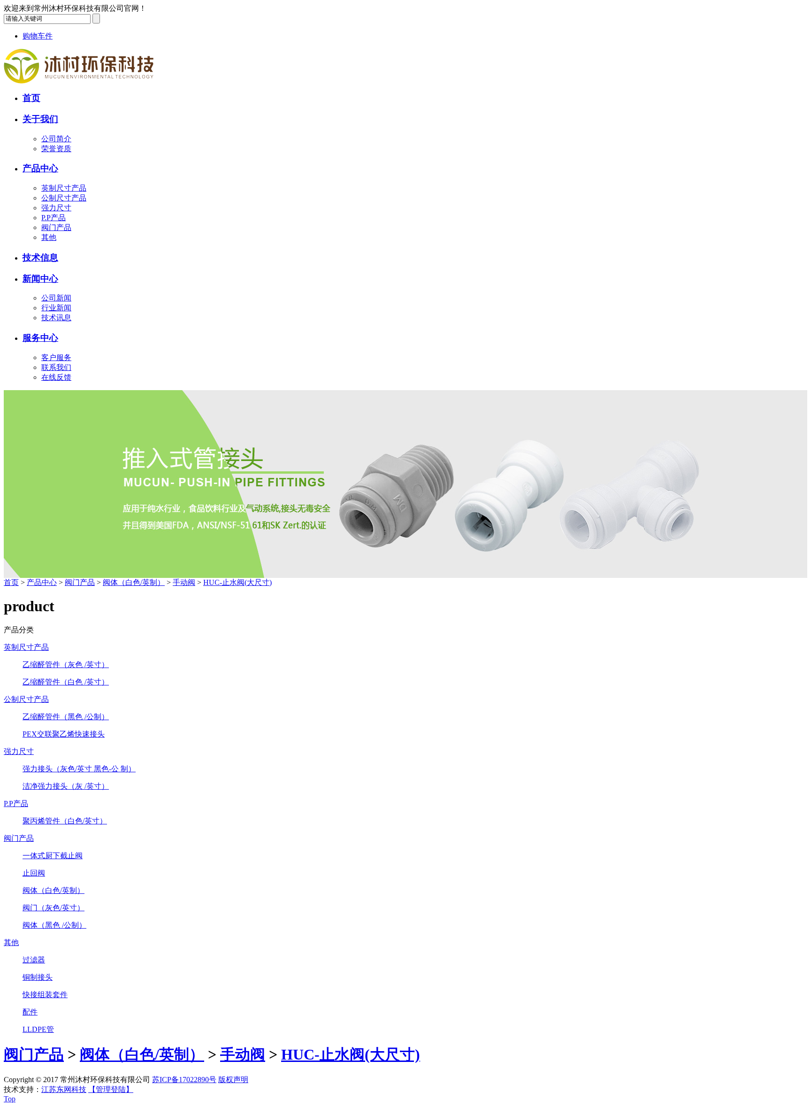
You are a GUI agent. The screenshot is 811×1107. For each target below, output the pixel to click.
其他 (48, 237)
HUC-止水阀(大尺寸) (237, 582)
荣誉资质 (56, 149)
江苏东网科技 (63, 1089)
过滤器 (34, 960)
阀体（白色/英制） (134, 582)
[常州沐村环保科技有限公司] (78, 81)
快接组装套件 (45, 995)
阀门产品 (56, 227)
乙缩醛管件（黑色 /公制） (66, 717)
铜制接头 (38, 977)
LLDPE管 (38, 1029)
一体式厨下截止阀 (53, 856)
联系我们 (56, 367)
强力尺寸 (56, 208)
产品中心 (40, 168)
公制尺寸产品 (63, 198)
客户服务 (56, 357)
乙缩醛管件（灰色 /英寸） (66, 665)
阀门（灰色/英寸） (53, 908)
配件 (30, 1012)
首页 (31, 98)
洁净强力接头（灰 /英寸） (66, 786)
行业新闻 (56, 308)
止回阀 (34, 873)
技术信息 (40, 257)
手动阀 (184, 582)
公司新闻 (56, 298)
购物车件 (38, 36)
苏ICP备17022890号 (184, 1080)
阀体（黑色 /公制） (54, 925)
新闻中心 (40, 279)
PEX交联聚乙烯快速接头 (64, 734)
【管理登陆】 (110, 1089)
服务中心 (40, 338)
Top (9, 1099)
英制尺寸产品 (63, 188)
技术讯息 (56, 318)
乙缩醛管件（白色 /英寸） (66, 682)
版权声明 (233, 1080)
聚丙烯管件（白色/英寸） (65, 821)
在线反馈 (56, 377)
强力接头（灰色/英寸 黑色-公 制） (79, 769)
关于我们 (40, 119)
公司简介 (56, 139)
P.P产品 (53, 218)
